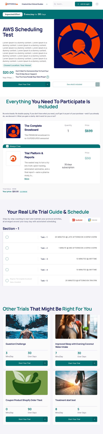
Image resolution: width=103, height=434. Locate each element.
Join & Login (85, 4)
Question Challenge (16, 343)
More (27, 179)
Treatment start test (65, 400)
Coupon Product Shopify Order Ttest (24, 400)
